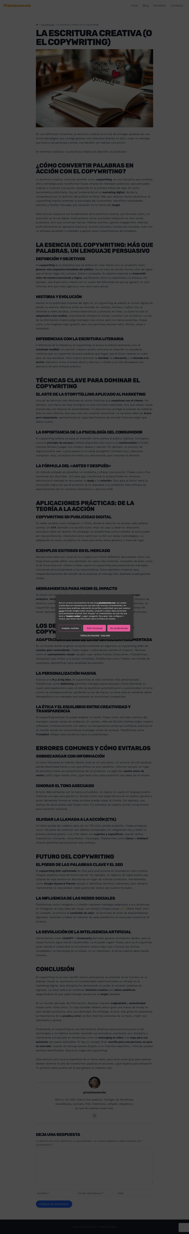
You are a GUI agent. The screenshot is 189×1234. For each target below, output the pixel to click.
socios (61, 611)
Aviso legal (105, 635)
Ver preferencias (119, 628)
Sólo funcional (94, 628)
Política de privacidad (89, 635)
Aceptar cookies (70, 628)
